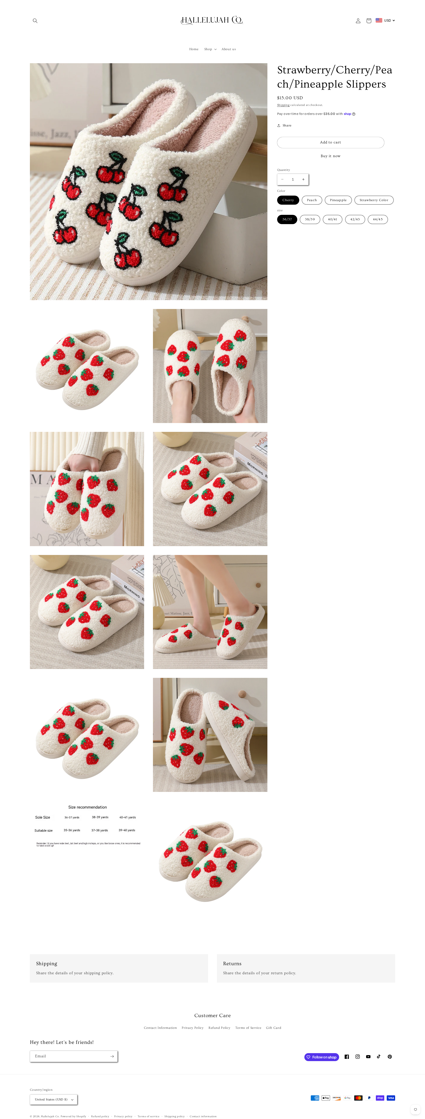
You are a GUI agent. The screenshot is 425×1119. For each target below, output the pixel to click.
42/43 (355, 219)
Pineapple (338, 200)
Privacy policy (123, 1116)
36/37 (287, 219)
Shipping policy (174, 1116)
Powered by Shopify (73, 1116)
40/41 (332, 219)
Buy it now (330, 156)
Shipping (283, 104)
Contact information (203, 1116)
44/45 (378, 219)
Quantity (283, 170)
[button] (35, 20)
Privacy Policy (192, 1028)
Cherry (288, 200)
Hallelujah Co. (50, 1116)
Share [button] (287, 125)
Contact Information (160, 1028)
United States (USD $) (51, 1099)
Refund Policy (219, 1028)
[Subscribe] (112, 1056)
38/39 (310, 219)
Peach (312, 200)
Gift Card (273, 1028)
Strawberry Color (374, 200)
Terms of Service (248, 1028)
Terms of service (149, 1116)
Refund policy (100, 1116)
